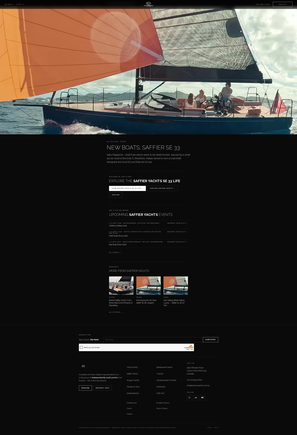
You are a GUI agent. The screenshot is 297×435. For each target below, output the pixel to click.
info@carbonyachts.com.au (198, 385)
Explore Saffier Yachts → (162, 188)
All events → (115, 252)
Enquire (283, 4)
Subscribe (210, 339)
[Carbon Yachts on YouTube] (202, 397)
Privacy (209, 427)
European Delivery (162, 403)
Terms (216, 427)
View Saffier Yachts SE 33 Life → (127, 188)
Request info (102, 388)
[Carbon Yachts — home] (148, 4)
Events (129, 408)
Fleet (19, 4)
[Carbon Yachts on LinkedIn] (195, 397)
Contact (129, 414)
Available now (263, 4)
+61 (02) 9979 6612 (194, 380)
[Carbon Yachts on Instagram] (189, 397)
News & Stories (161, 408)
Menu (10, 4)
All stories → (116, 312)
